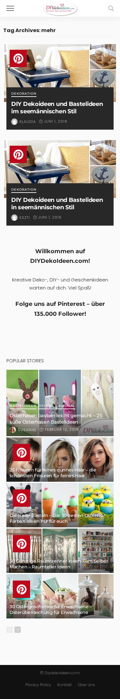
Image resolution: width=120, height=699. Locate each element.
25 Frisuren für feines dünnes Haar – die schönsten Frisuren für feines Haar (53, 473)
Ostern (46, 406)
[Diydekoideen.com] (60, 7)
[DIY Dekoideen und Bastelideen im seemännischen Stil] (60, 73)
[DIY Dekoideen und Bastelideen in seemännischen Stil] (60, 169)
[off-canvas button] (10, 8)
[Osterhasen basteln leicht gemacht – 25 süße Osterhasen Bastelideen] (60, 403)
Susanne (27, 429)
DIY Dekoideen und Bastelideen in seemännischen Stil (57, 203)
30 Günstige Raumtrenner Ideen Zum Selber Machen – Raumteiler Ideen (59, 564)
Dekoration (23, 94)
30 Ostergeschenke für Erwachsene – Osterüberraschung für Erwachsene (51, 609)
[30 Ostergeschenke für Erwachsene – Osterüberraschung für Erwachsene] (60, 596)
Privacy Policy (38, 684)
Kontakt (64, 684)
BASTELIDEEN (23, 406)
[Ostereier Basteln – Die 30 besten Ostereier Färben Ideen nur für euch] (60, 505)
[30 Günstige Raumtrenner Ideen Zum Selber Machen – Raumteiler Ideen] (60, 551)
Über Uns (86, 684)
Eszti (25, 217)
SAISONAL (65, 406)
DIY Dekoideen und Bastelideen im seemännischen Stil (57, 107)
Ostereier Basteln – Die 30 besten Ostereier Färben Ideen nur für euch (57, 518)
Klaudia (28, 121)
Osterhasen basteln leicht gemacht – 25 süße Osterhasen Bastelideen (56, 418)
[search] (111, 8)
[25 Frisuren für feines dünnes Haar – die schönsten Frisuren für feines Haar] (60, 459)
